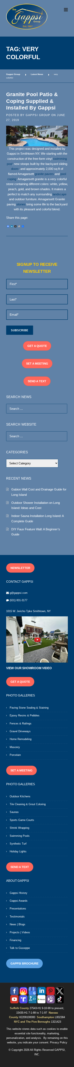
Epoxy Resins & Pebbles (24, 715)
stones (20, 204)
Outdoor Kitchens (20, 796)
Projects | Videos (20, 932)
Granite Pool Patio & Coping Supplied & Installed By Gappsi (32, 100)
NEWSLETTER (20, 568)
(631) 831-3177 (18, 600)
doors (15, 168)
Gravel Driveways (20, 731)
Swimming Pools (20, 835)
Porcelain (15, 754)
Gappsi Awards (19, 900)
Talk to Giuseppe (20, 948)
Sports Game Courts (22, 820)
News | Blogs (17, 924)
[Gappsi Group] (26, 16)
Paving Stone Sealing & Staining (29, 707)
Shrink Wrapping (19, 827)
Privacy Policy (58, 1042)
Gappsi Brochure (24, 963)
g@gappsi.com (19, 592)
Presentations (18, 908)
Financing (15, 940)
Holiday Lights (18, 851)
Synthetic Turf (18, 843)
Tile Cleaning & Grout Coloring (28, 804)
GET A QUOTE (37, 346)
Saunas (14, 812)
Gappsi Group (38, 115)
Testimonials (17, 916)
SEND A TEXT (37, 381)
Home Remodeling (20, 739)
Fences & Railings (20, 723)
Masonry (15, 747)
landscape (59, 194)
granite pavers (45, 174)
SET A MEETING (37, 363)
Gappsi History (18, 892)
